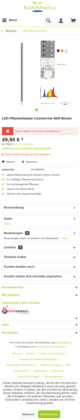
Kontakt (30, 353)
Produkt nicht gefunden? (52, 353)
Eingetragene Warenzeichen (21, 365)
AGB (68, 365)
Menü (10, 20)
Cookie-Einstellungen (28, 376)
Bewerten (31, 161)
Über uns (17, 353)
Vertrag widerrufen (53, 376)
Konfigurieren (49, 414)
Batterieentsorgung (51, 365)
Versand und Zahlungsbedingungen (38, 359)
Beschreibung (14, 207)
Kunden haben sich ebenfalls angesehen (33, 276)
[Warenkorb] (73, 20)
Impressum (58, 370)
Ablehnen (28, 414)
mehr (7, 223)
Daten (8, 218)
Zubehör (12, 247)
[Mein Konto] (61, 20)
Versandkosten (63, 342)
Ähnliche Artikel (15, 257)
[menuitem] (5, 20)
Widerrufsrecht (21, 370)
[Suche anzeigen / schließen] (48, 20)
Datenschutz (40, 370)
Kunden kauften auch (19, 266)
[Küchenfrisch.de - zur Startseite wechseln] (40, 7)
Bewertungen (13, 233)
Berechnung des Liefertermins (50, 346)
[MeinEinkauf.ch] (40, 309)
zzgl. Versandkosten (23, 144)
